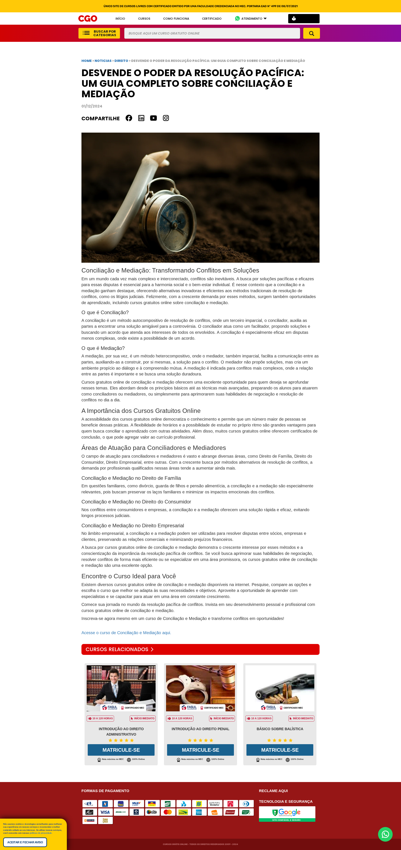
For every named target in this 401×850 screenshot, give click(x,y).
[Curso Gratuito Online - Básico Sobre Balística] (279, 688)
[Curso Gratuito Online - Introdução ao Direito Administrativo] (121, 688)
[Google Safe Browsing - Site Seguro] (287, 814)
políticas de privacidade (41, 833)
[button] (251, 18)
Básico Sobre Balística (280, 729)
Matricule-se (121, 750)
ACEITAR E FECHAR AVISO (25, 842)
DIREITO (121, 60)
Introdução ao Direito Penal (200, 729)
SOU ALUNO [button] (306, 18)
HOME (86, 60)
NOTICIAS (103, 60)
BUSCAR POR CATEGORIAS (104, 33)
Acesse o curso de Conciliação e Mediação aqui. (126, 632)
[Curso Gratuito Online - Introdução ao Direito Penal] (200, 688)
